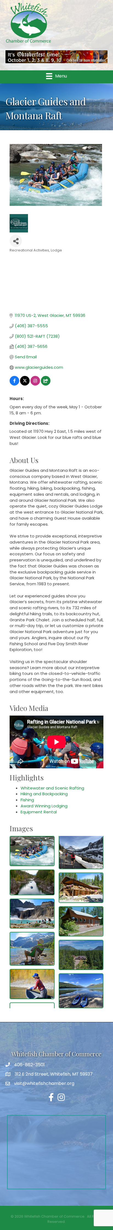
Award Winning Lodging (44, 806)
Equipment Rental (39, 812)
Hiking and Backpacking (44, 794)
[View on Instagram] (35, 384)
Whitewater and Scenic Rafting (52, 788)
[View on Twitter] (25, 384)
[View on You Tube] (45, 384)
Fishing (27, 800)
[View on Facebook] (14, 384)
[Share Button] (16, 241)
